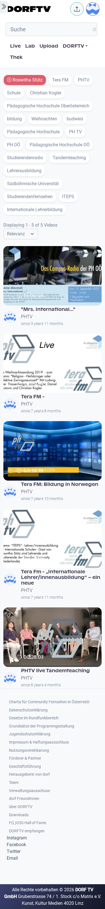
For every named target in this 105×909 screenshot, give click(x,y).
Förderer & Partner (25, 758)
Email (12, 858)
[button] (77, 9)
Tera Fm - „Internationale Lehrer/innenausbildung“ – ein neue (60, 577)
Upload (48, 46)
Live (15, 46)
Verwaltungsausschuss (29, 790)
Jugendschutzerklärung (29, 734)
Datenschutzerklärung (28, 710)
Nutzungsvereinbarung (29, 750)
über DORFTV (20, 806)
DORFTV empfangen (27, 831)
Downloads (19, 815)
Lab (30, 46)
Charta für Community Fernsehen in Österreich (49, 702)
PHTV (26, 316)
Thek (16, 57)
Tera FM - (33, 397)
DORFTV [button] (73, 46)
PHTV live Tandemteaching (55, 671)
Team (13, 782)
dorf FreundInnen (24, 798)
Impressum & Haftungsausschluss (39, 742)
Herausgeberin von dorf (29, 774)
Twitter (13, 851)
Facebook (16, 844)
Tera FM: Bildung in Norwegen (59, 484)
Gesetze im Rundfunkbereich (34, 718)
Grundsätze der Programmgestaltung (41, 726)
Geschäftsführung (25, 766)
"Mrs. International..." (48, 309)
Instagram (17, 838)
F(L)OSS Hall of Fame (27, 822)
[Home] (36, 9)
